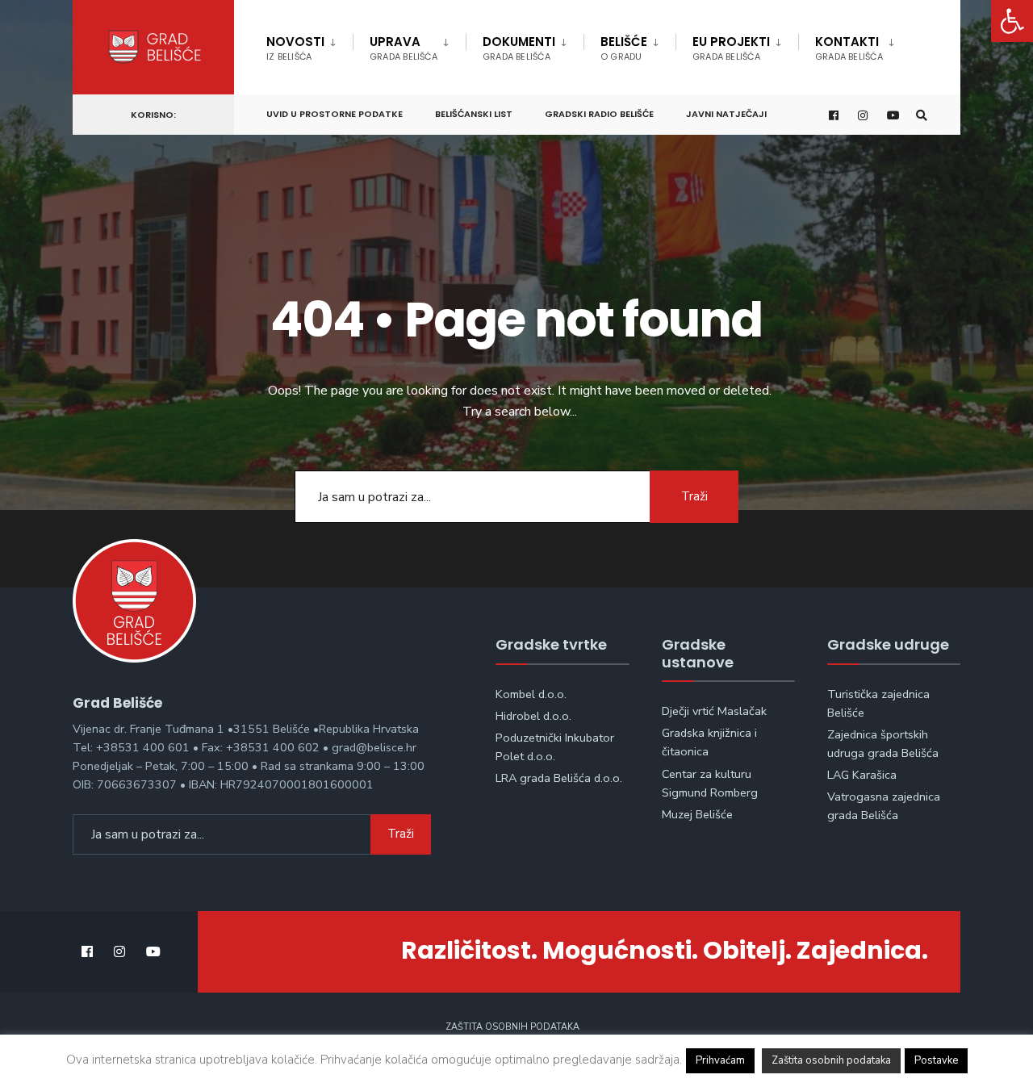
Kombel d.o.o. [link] (531, 694)
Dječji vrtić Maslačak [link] (714, 711)
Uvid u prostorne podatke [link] (334, 113)
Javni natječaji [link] (726, 113)
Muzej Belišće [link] (697, 814)
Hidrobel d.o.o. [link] (533, 716)
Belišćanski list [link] (473, 113)
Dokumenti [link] (519, 48)
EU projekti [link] (731, 48)
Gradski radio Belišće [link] (599, 113)
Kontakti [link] (849, 48)
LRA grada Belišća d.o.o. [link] (559, 778)
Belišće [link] (623, 48)
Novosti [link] (295, 48)
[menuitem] (309, 45)
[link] (1012, 21)
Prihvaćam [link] (720, 1060)
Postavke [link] (936, 1060)
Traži (694, 496)
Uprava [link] (403, 48)
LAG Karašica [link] (862, 775)
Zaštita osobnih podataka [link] (512, 1027)
